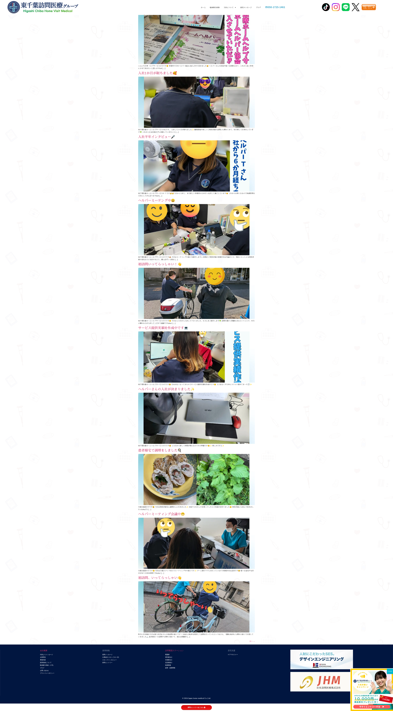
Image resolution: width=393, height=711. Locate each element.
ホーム (203, 7)
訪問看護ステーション (174, 650)
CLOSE (390, 671)
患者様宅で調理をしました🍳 (160, 450)
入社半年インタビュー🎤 (156, 137)
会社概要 (43, 650)
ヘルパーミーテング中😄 (156, 200)
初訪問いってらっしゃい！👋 (160, 264)
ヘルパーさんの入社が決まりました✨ (166, 389)
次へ (252, 641)
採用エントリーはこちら (195, 707)
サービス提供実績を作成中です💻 (163, 328)
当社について (229, 7)
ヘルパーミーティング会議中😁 (161, 514)
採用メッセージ (246, 7)
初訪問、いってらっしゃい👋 (160, 577)
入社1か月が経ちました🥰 (157, 73)
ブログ (258, 7)
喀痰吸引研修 (215, 7)
